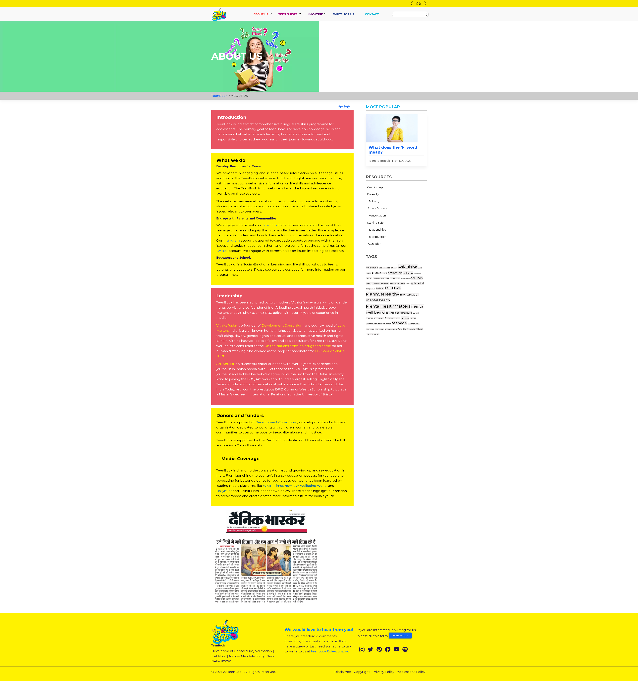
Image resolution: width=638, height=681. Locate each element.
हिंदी (418, 4)
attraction (395, 273)
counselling (417, 273)
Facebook (269, 225)
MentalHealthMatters (388, 306)
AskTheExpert (379, 273)
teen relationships (413, 329)
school (405, 318)
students (387, 324)
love (397, 288)
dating (376, 278)
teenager (370, 329)
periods (416, 313)
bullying (408, 273)
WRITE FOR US (343, 14)
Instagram (231, 240)
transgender (372, 334)
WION (268, 486)
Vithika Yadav (226, 325)
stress (379, 324)
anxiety (394, 268)
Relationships (392, 318)
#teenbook (372, 267)
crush (369, 278)
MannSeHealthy (382, 294)
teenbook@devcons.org (330, 651)
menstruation (409, 294)
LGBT (389, 288)
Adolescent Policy (411, 672)
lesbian (380, 288)
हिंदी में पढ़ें (344, 107)
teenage (399, 323)
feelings (417, 278)
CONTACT (372, 14)
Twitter (222, 251)
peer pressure (403, 312)
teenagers (379, 329)
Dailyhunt (224, 491)
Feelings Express (397, 283)
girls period (417, 283)
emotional (384, 278)
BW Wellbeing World (310, 486)
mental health (378, 300)
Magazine (315, 14)
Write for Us (400, 635)
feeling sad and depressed (377, 283)
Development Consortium (283, 325)
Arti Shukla (225, 364)
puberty (369, 318)
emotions (395, 278)
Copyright (362, 672)
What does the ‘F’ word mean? (393, 150)
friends (408, 283)
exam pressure (406, 278)
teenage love (414, 324)
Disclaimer (342, 672)
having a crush (370, 289)
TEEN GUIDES (287, 14)
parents (390, 312)
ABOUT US (260, 14)
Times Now (283, 486)
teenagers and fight (393, 329)
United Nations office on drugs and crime (297, 346)
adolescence (384, 268)
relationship (379, 318)
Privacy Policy (383, 672)
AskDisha (408, 266)
